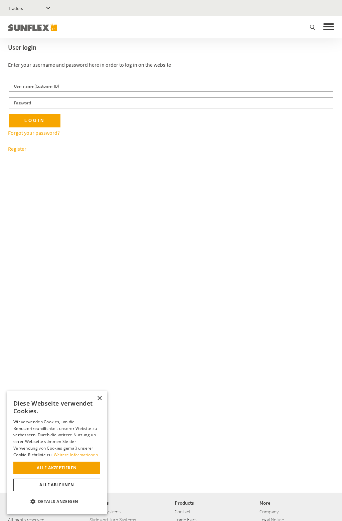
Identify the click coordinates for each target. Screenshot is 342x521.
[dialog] (57, 452)
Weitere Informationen (76, 455)
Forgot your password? (34, 132)
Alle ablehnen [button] (56, 485)
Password (22, 103)
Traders (15, 8)
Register (17, 148)
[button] (56, 502)
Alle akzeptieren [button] (56, 468)
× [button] (99, 398)
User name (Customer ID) (36, 86)
